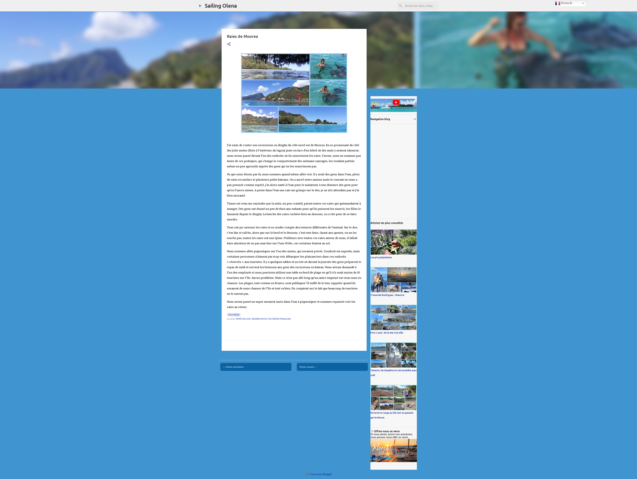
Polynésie (233, 315)
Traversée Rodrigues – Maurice (387, 295)
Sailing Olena (221, 6)
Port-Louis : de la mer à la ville (386, 332)
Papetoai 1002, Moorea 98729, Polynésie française (263, 319)
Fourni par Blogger (320, 474)
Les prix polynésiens (381, 257)
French (566, 3)
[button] (229, 44)
